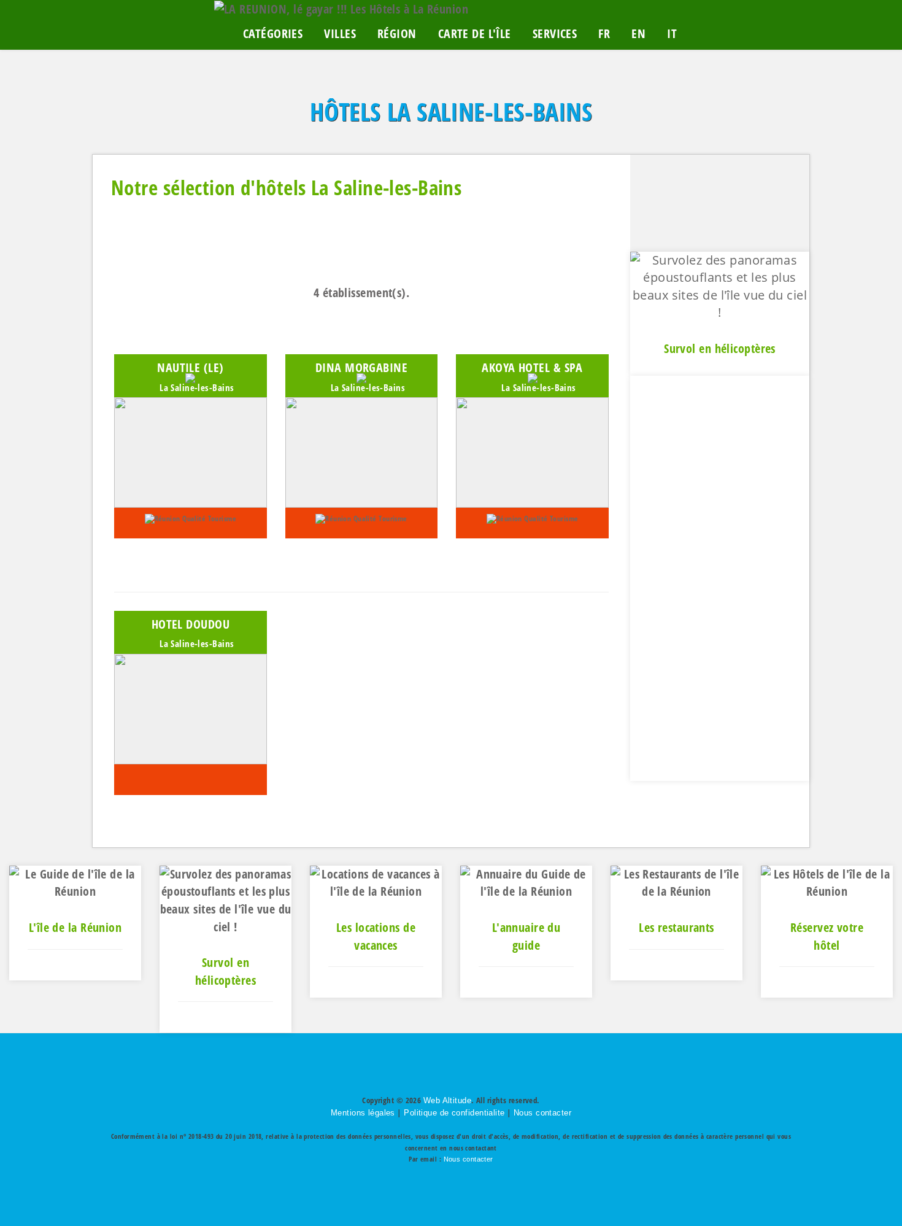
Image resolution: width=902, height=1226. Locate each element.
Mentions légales (363, 1112)
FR (604, 33)
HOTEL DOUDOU (190, 624)
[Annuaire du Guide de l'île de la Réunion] (526, 882)
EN (638, 33)
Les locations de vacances (375, 936)
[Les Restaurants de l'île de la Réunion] (676, 882)
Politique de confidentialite (454, 1112)
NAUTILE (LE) (190, 367)
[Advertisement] (720, 578)
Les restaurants (676, 927)
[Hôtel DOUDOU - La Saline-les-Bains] (190, 707)
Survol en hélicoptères (720, 348)
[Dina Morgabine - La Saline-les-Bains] (361, 451)
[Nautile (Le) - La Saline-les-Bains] (190, 451)
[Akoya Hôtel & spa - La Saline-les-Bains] (532, 451)
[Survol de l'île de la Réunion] (225, 899)
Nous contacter (542, 1112)
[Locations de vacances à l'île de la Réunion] (376, 882)
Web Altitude (447, 1100)
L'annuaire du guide (526, 936)
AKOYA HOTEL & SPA (532, 367)
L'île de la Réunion (75, 927)
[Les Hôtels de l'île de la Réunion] (827, 882)
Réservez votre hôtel (826, 936)
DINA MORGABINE (361, 367)
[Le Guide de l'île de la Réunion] (75, 882)
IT (672, 33)
